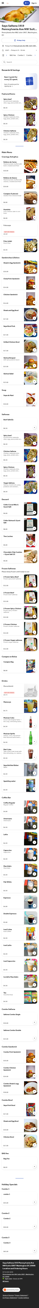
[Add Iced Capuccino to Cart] (34, 969)
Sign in (34, 3)
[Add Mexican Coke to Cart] (34, 725)
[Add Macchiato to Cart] (34, 874)
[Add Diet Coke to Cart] (34, 757)
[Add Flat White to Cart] (34, 890)
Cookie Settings (23, 1298)
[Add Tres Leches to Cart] (34, 544)
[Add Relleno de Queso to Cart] (34, 185)
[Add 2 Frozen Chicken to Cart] (34, 632)
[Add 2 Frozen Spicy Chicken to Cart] (34, 616)
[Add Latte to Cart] (34, 842)
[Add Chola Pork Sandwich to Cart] (34, 286)
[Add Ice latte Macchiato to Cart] (34, 985)
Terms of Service (8, 1295)
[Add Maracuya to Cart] (34, 710)
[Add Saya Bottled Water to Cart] (34, 773)
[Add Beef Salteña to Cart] (34, 427)
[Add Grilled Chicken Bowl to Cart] (34, 350)
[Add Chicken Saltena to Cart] (34, 138)
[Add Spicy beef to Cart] (34, 107)
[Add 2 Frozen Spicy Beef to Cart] (34, 584)
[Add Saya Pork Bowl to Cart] (34, 1113)
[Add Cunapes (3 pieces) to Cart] (34, 201)
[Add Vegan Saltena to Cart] (34, 491)
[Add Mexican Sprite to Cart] (34, 741)
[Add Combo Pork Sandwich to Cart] (34, 1060)
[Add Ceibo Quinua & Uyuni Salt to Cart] (34, 528)
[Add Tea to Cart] (34, 1000)
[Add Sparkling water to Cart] (34, 789)
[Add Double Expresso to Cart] (34, 921)
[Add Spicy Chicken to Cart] (34, 123)
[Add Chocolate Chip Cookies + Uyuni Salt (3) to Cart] (34, 560)
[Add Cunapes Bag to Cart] (34, 669)
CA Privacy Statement (10, 1298)
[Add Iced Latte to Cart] (34, 953)
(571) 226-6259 (8, 1272)
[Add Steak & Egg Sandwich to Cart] (34, 270)
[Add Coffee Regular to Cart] (34, 810)
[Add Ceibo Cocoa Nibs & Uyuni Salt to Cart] (34, 512)
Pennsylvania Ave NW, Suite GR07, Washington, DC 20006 (18, 1275)
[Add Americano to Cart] (34, 826)
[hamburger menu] (3, 3)
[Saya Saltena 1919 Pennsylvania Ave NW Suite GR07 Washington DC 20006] (8, 3)
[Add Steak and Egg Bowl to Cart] (34, 318)
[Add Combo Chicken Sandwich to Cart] (34, 1075)
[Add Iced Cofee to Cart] (34, 937)
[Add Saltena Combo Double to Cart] (34, 1038)
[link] (13, 55)
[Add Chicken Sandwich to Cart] (34, 302)
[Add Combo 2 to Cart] (34, 1226)
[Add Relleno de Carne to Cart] (34, 170)
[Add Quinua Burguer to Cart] (34, 365)
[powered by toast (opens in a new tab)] (11, 1289)
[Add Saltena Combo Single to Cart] (34, 1022)
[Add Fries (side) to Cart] (34, 249)
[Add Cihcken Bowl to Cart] (34, 1145)
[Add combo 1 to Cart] (34, 1202)
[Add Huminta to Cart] (34, 217)
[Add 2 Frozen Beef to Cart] (34, 600)
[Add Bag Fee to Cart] (34, 1166)
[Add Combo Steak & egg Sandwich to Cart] (34, 1091)
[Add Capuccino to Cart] (34, 858)
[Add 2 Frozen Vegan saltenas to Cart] (34, 648)
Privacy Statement (21, 1295)
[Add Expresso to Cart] (34, 905)
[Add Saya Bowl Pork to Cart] (34, 334)
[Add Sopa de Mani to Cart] (34, 403)
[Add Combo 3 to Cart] (34, 1250)
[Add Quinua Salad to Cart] (34, 381)
